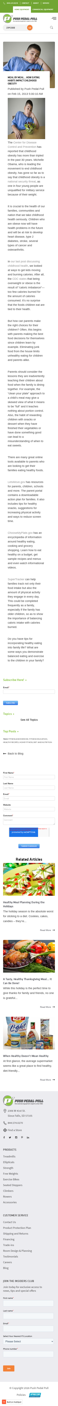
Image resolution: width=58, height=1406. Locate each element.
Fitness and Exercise (18, 739)
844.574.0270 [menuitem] (12, 3)
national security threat (22, 181)
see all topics (29, 719)
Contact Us (9, 1222)
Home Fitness (26, 742)
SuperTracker (16, 579)
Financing (8, 1239)
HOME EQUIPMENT (22, 9)
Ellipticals (8, 1162)
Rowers (7, 1196)
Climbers (8, 1191)
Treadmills (9, 1156)
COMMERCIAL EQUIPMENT (42, 9)
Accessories (10, 1202)
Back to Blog (15, 753)
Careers (7, 1262)
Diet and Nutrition (42, 742)
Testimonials (10, 1256)
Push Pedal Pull (34, 88)
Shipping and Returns (15, 1233)
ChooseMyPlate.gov (20, 532)
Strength (8, 1168)
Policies (21, 1395)
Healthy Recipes (11, 742)
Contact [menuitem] (25, 3)
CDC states (19, 278)
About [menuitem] (36, 3)
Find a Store (15, 1130)
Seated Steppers (12, 1185)
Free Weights (10, 1173)
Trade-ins (8, 1245)
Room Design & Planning (17, 1250)
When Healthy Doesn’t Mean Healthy (26, 1056)
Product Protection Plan (17, 1228)
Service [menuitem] (46, 3)
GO (30, 27)
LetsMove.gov (16, 482)
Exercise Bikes (11, 1179)
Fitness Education (38, 739)
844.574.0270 (15, 1123)
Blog (6, 1268)
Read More (45, 930)
